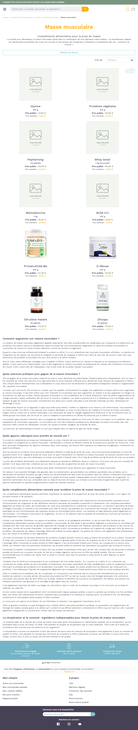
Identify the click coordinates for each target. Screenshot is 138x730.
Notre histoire (75, 698)
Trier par (98, 60)
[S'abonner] (93, 714)
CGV (71, 683)
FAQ (71, 695)
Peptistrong (35, 159)
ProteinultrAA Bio (35, 266)
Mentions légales (77, 687)
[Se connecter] (128, 9)
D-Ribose (102, 266)
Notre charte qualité (79, 702)
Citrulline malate (35, 319)
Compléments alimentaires (22, 17)
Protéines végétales (102, 106)
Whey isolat (102, 159)
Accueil (5, 17)
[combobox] (49, 9)
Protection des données (80, 691)
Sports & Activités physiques (46, 17)
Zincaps (102, 319)
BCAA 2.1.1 (102, 213)
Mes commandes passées (15, 687)
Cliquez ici (69, 671)
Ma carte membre (11, 695)
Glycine (35, 106)
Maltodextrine (35, 213)
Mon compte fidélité (12, 691)
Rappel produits (10, 698)
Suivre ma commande (13, 683)
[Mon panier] (133, 9)
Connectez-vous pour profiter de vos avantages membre (34, 2)
